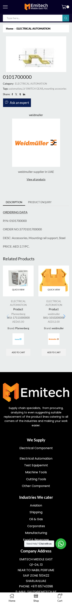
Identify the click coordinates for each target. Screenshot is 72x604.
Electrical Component (36, 448)
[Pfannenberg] (18, 339)
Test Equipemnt (36, 465)
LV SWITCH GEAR (33, 88)
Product (18, 309)
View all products (36, 179)
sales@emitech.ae (42, 592)
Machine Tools (36, 472)
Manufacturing (36, 533)
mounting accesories (55, 88)
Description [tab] (14, 202)
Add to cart (18, 352)
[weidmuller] (54, 339)
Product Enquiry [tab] (39, 202)
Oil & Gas (36, 519)
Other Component (36, 486)
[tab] (14, 202)
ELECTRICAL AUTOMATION (33, 28)
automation (15, 88)
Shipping (36, 512)
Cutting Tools (36, 479)
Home (9, 28)
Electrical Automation (36, 458)
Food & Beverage (36, 540)
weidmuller (54, 314)
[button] (64, 316)
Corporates (36, 526)
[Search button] (65, 18)
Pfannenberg (18, 314)
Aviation (36, 505)
